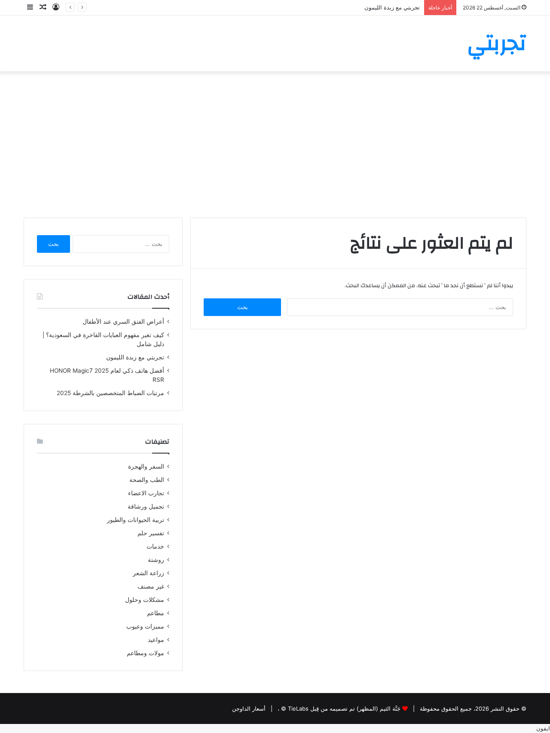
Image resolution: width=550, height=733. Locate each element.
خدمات (155, 546)
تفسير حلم (151, 533)
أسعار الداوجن (249, 708)
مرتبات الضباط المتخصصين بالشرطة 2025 (110, 393)
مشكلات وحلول (144, 599)
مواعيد (156, 639)
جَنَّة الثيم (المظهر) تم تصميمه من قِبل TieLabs (344, 708)
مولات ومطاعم (145, 653)
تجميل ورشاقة (146, 506)
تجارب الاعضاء (146, 493)
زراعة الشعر (148, 573)
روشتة (156, 559)
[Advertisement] (275, 144)
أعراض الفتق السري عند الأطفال (123, 321)
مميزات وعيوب (145, 626)
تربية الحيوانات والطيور (135, 519)
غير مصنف (151, 586)
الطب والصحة (146, 479)
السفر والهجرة (146, 466)
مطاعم (155, 613)
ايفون (543, 728)
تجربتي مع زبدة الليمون (392, 7)
